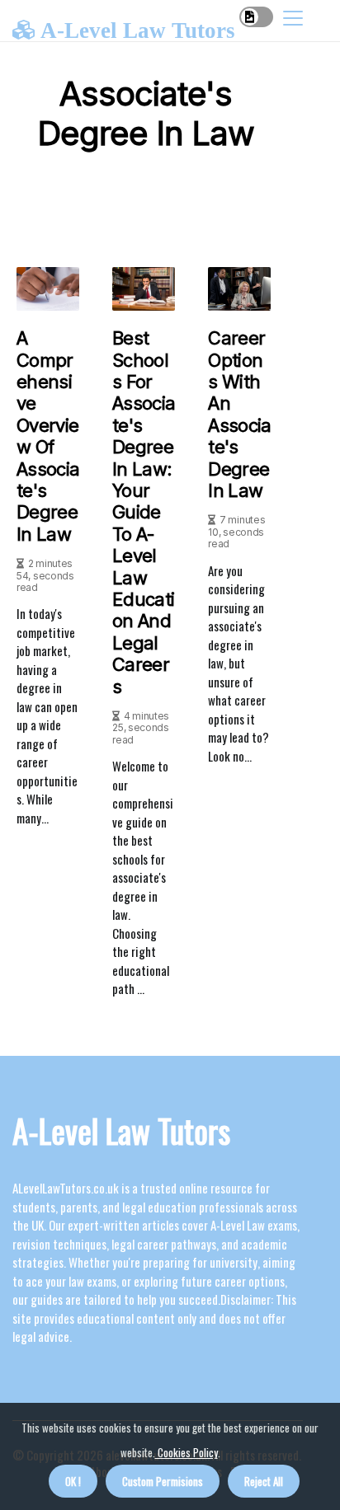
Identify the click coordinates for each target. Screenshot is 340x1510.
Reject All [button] (263, 1481)
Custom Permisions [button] (162, 1481)
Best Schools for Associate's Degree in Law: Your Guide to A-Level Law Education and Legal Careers (143, 511)
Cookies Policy (186, 1452)
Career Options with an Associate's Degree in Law (239, 414)
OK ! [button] (73, 1481)
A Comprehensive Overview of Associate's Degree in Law (48, 436)
